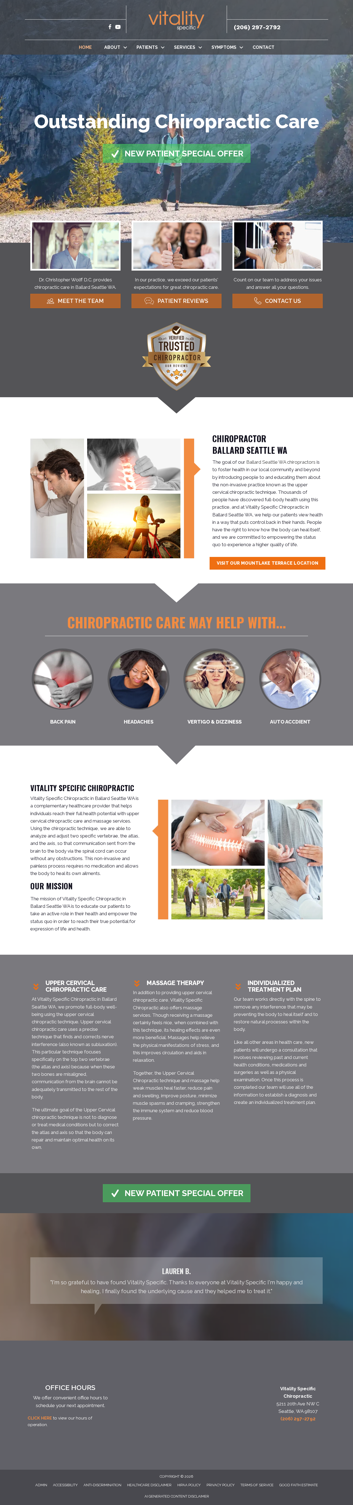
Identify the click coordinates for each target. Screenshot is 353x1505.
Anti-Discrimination (102, 1485)
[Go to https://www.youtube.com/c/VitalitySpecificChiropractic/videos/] (118, 27)
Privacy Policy (221, 1485)
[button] (125, 47)
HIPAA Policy (189, 1485)
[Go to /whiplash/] (290, 688)
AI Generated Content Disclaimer (177, 1496)
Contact (263, 47)
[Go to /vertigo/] (214, 688)
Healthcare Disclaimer (149, 1485)
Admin (41, 1485)
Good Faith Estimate (298, 1485)
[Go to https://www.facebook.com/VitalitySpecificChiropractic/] (110, 27)
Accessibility (65, 1485)
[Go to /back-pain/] (62, 688)
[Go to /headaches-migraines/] (138, 688)
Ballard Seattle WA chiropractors (280, 462)
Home (85, 47)
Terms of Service (257, 1485)
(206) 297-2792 (257, 27)
